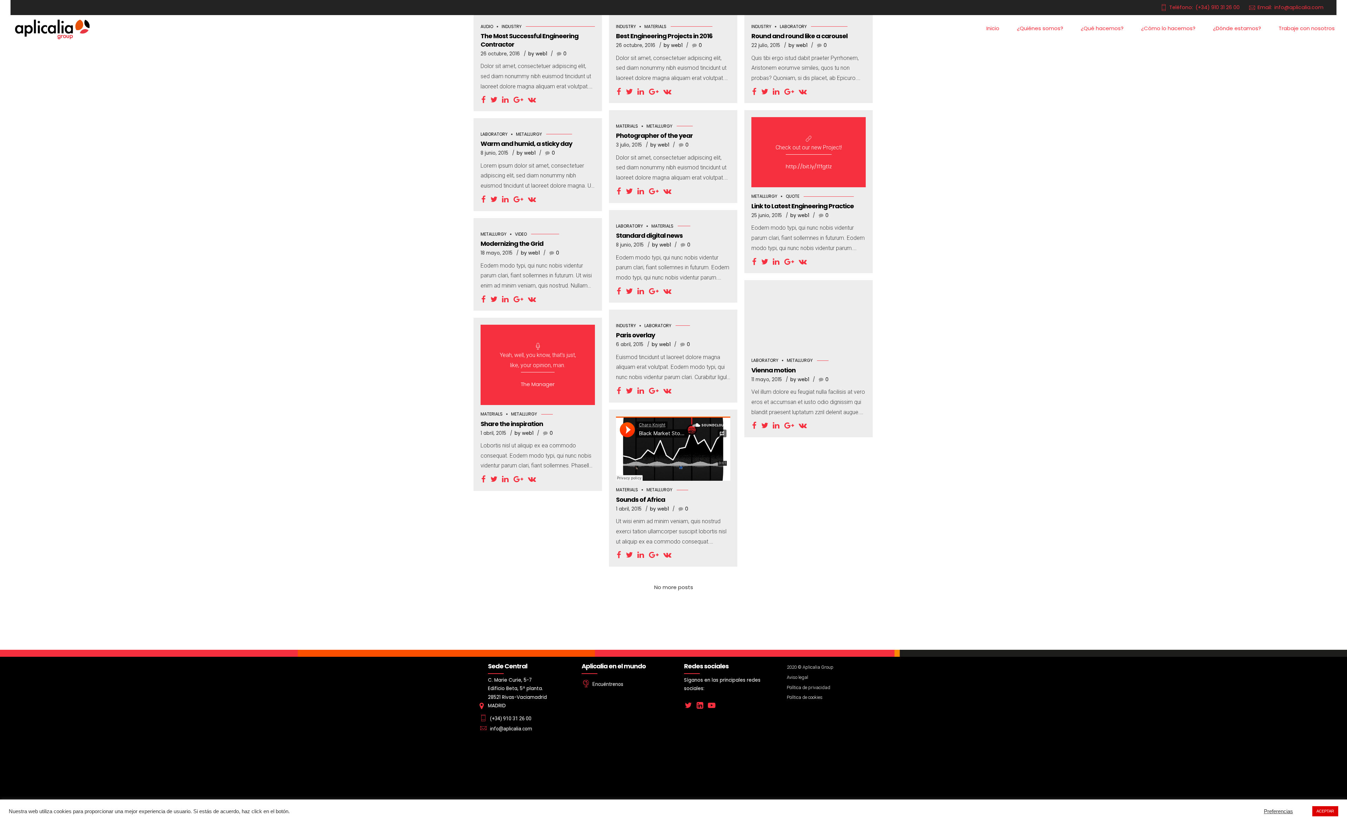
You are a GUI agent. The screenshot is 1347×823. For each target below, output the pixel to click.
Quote (792, 196)
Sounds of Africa (640, 499)
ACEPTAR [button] (1325, 811)
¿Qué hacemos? (1102, 28)
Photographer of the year (654, 135)
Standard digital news (649, 235)
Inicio (992, 28)
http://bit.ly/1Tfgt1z (809, 166)
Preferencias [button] (1278, 811)
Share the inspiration (512, 423)
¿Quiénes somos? (1040, 28)
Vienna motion (773, 370)
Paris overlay (635, 335)
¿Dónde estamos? (1237, 28)
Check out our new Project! (809, 147)
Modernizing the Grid (512, 243)
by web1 (537, 53)
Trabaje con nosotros (1307, 28)
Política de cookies (805, 697)
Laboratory (494, 134)
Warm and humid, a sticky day (526, 143)
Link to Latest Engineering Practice (802, 206)
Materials (627, 126)
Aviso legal (797, 677)
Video (521, 234)
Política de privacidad (808, 687)
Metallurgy (659, 126)
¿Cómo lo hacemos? (1168, 28)
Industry (626, 326)
